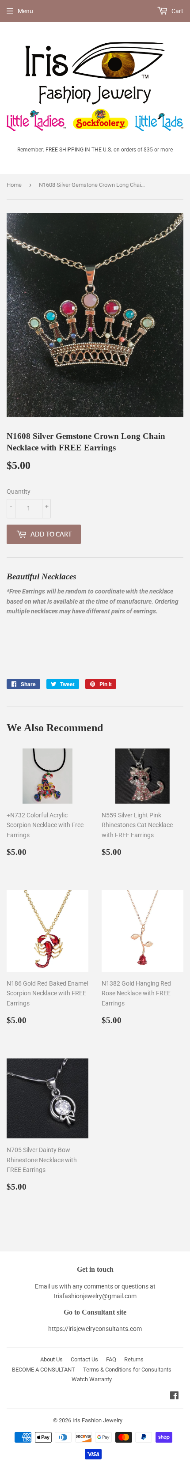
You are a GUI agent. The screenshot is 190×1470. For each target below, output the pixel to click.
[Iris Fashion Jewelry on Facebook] (174, 1396)
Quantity (18, 491)
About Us (51, 1359)
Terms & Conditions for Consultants (127, 1369)
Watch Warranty (92, 1379)
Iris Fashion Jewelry (97, 1420)
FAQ (111, 1359)
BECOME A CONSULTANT (43, 1369)
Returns (134, 1359)
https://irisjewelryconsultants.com (95, 1328)
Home (14, 184)
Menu (25, 11)
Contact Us (84, 1359)
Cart (176, 11)
